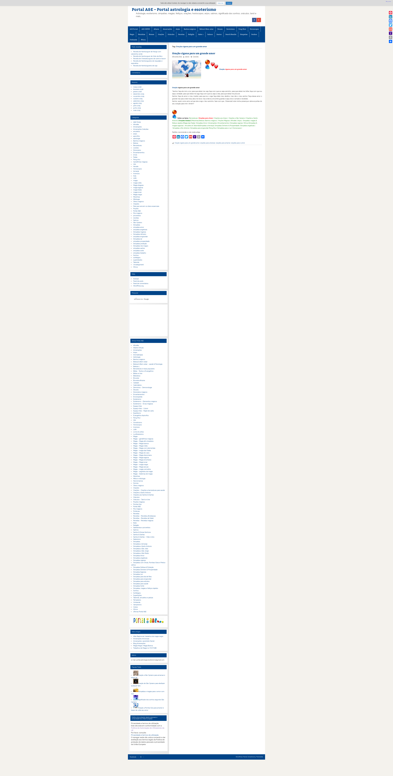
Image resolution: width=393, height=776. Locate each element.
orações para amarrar (223, 143)
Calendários (137, 385)
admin (187, 56)
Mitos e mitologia (139, 478)
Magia (132, 34)
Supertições (137, 595)
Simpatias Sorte (138, 586)
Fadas (135, 157)
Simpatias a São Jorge (141, 551)
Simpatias (243, 34)
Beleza (201, 121)
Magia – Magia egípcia (141, 457)
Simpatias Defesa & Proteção (143, 567)
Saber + (201, 34)
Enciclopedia (137, 397)
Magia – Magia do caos (141, 453)
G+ (141, 757)
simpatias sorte (138, 251)
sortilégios (136, 257)
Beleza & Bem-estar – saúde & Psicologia (147, 364)
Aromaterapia (138, 355)
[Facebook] (390, 21)
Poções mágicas (139, 502)
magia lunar (137, 192)
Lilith (135, 178)
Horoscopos (254, 29)
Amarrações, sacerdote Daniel (143, 641)
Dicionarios (137, 150)
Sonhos (254, 34)
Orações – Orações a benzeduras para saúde (149, 490)
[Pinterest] (390, 13)
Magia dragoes (138, 185)
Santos (219, 34)
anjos (135, 134)
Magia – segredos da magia (143, 471)
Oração (222, 69)
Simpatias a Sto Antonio (181, 128)
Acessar (136, 279)
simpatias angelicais (140, 230)
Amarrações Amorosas (141, 639)
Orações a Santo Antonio (142, 493)
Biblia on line (137, 373)
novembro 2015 (138, 96)
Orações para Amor (206, 118)
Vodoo (135, 607)
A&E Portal (134, 29)
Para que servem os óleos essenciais (146, 206)
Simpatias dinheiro (139, 234)
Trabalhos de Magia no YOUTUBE (145, 648)
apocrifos (136, 136)
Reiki (135, 523)
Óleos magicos (138, 201)
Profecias (136, 511)
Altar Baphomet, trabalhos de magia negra (148, 636)
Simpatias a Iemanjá (207, 126)
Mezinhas (141, 34)
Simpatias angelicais (247, 126)
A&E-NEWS (146, 29)
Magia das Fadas (189, 123)
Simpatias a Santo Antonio (142, 546)
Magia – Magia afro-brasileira (143, 441)
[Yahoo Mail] (390, 33)
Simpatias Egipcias (139, 572)
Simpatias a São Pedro (141, 553)
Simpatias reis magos (140, 246)
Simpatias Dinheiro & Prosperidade (227, 126)
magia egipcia (138, 188)
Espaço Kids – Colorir (140, 408)
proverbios (137, 215)
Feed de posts (138, 281)
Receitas (181, 34)
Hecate (135, 166)
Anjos (178, 29)
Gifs (134, 164)
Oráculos (171, 34)
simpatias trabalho (139, 253)
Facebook (133, 757)
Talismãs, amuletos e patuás (143, 598)
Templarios (137, 600)
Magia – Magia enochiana (142, 460)
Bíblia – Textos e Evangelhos (143, 371)
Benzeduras (193, 118)
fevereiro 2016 (138, 89)
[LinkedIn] (390, 17)
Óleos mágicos (138, 485)
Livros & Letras (138, 432)
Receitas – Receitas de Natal (143, 518)
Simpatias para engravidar (199, 128)
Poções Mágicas (224, 121)
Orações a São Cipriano (237, 118)
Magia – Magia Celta (140, 446)
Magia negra (137, 194)
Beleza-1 (136, 366)
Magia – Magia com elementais (144, 448)
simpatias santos (139, 248)
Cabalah (136, 383)
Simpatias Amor (201, 123)
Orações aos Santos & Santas (143, 495)
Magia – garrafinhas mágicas (143, 439)
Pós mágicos (137, 213)
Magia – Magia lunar (140, 462)
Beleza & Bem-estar (206, 29)
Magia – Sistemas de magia (142, 474)
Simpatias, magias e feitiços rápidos (145, 588)
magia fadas (137, 190)
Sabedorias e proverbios (141, 527)
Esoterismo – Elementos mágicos (145, 401)
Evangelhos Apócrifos (141, 415)
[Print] (390, 37)
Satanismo (137, 539)
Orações (161, 34)
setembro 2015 (138, 101)
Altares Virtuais (138, 348)
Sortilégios (137, 593)
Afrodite (233, 121)
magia (135, 180)
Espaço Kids (137, 406)
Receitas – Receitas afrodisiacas (144, 516)
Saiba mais (220, 3)
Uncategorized (138, 265)
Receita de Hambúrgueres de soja (145, 66)
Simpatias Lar (138, 574)
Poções (135, 209)
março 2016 (137, 87)
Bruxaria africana (139, 380)
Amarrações (167, 29)
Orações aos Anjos (220, 118)
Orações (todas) (185, 121)
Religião (191, 34)
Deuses (220, 29)
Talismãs (136, 262)
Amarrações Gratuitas (140, 129)
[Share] (390, 41)
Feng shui (136, 159)
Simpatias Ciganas (139, 232)
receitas (136, 218)
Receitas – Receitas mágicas (143, 520)
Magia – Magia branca (141, 443)
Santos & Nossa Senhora (142, 532)
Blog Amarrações (139, 643)
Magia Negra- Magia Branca (143, 646)
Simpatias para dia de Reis (142, 577)
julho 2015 (136, 106)
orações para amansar (207, 143)
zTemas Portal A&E (139, 612)
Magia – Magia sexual (140, 467)
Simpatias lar (137, 239)
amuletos (136, 131)
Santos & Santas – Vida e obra (143, 537)
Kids (134, 176)
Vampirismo (137, 605)
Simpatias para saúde (140, 584)
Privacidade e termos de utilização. (145, 735)
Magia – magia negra (140, 464)
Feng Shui (242, 29)
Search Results (230, 34)
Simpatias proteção (140, 244)
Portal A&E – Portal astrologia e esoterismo (174, 9)
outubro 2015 (137, 99)
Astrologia (136, 357)
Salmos (210, 34)
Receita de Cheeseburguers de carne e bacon (149, 59)
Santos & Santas (139, 535)
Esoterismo (230, 29)
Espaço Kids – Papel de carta (143, 411)
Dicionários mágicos (140, 392)
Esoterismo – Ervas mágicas (143, 404)
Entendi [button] (229, 3)
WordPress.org (138, 286)
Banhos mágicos (190, 29)
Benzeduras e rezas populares (144, 369)
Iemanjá (136, 171)
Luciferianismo (138, 434)
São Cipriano (137, 222)
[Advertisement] (148, 320)
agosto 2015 (137, 103)
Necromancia (138, 481)
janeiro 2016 (137, 92)
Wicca (143, 40)
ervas (135, 155)
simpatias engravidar (140, 236)
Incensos (136, 173)
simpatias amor (138, 227)
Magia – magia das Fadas (142, 450)
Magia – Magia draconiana (142, 455)
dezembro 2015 (138, 94)
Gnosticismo (137, 422)
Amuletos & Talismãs (192, 126)
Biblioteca (136, 376)
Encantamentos (223, 123)
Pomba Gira (137, 504)
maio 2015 (136, 110)
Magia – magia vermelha (142, 469)
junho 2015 (137, 108)
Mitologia (136, 199)
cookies (136, 148)
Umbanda (133, 40)
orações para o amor (238, 143)
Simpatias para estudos (141, 581)
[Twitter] (390, 25)
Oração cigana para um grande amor (193, 53)
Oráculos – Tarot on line (141, 499)
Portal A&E (137, 211)
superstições (137, 260)
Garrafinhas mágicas (140, 162)
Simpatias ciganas (236, 123)
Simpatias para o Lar (224, 128)
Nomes (151, 34)
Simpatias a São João (140, 549)
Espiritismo (137, 413)
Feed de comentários (140, 283)
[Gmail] (390, 29)
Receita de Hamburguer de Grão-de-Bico (147, 56)
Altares (156, 29)
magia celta (137, 183)
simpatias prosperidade (141, 241)
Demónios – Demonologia (142, 387)
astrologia (136, 138)
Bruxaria (136, 378)
